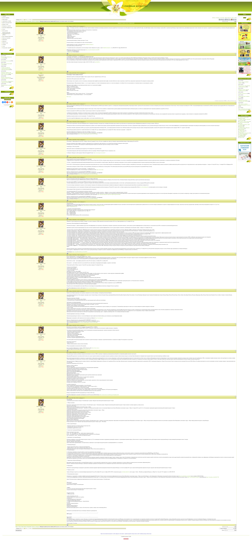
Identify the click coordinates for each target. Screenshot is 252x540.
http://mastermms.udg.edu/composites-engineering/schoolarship (109, 194)
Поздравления (241, 126)
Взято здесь (69, 96)
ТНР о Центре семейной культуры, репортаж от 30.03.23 (244, 105)
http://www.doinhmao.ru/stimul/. (193, 477)
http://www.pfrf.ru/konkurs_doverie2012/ (80, 251)
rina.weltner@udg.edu (144, 187)
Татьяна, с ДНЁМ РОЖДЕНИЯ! (242, 136)
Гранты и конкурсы (35, 21)
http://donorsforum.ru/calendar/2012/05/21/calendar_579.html (93, 205)
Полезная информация (243, 134)
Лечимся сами (242, 130)
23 (85, 177)
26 (85, 254)
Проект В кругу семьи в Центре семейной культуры (244, 86)
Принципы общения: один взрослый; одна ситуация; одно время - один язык (7, 73)
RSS (137, 0)
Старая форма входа (7, 104)
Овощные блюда (242, 118)
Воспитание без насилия (5, 60)
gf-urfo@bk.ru (97, 61)
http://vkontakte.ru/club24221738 (213, 477)
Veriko (41, 73)
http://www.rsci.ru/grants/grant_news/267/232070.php (87, 322)
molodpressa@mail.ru (126, 471)
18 (85, 73)
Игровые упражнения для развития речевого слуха (6, 78)
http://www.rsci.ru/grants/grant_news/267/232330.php (87, 133)
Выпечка (240, 123)
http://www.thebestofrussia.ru (91, 287)
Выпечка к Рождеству (243, 122)
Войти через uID (7, 99)
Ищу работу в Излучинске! (244, 132)
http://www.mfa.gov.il (99, 317)
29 (85, 352)
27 (85, 291)
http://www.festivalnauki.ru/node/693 (92, 49)
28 (85, 325)
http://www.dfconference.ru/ (72, 206)
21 (85, 139)
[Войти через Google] (10, 102)
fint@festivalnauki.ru (89, 44)
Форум (16, 21)
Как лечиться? (241, 131)
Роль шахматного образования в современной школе (7, 82)
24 (85, 201)
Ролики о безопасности (242, 93)
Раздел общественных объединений (25, 21)
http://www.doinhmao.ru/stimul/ (185, 476)
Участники (222, 17)
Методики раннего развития (6, 85)
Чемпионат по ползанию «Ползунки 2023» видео (242, 101)
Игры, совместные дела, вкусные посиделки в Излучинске (244, 109)
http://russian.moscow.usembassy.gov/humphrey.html (109, 394)
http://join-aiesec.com (86, 349)
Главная (127, 0)
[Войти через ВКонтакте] (3, 102)
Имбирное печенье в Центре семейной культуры (243, 90)
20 (85, 121)
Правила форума (228, 17)
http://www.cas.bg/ (100, 169)
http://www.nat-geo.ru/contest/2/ (99, 152)
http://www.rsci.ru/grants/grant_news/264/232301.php (87, 173)
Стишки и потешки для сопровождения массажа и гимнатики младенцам (6, 68)
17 (84, 55)
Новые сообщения (216, 17)
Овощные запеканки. (243, 117)
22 (85, 157)
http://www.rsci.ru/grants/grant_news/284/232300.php (87, 198)
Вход (135, 0)
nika (41, 26)
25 (85, 219)
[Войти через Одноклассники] (12, 102)
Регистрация (131, 0)
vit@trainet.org (69, 51)
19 (85, 103)
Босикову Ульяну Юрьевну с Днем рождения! (244, 128)
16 (84, 26)
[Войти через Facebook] (5, 102)
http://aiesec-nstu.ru (95, 347)
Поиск (233, 17)
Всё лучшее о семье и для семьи (244, 121)
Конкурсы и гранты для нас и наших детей (47, 21)
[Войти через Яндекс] (7, 102)
